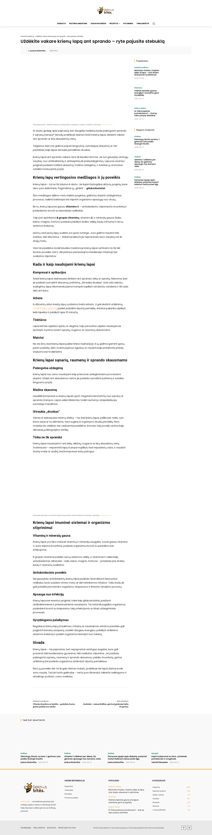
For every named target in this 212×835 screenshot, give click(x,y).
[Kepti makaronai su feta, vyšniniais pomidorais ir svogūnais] (172, 738)
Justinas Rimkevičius (38, 51)
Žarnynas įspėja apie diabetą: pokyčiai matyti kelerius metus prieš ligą (146, 182)
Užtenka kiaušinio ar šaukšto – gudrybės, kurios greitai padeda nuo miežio (54, 705)
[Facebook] (184, 828)
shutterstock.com (107, 124)
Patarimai (138, 88)
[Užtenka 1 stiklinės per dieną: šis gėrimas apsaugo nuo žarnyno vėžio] (170, 163)
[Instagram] (189, 828)
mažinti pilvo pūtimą (45, 308)
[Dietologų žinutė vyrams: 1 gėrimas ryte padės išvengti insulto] (170, 143)
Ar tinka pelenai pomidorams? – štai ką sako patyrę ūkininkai (145, 113)
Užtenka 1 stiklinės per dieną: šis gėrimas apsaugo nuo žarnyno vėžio (145, 163)
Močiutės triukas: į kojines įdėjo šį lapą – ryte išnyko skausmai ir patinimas (146, 72)
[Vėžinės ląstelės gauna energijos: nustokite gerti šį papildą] (170, 94)
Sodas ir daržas (140, 108)
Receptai (155, 753)
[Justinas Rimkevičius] (26, 50)
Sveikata (137, 136)
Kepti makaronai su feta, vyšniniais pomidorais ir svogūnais (169, 757)
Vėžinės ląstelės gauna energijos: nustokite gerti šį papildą (146, 92)
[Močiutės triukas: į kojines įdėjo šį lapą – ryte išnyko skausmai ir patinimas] (170, 74)
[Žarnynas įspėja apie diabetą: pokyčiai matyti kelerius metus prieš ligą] (170, 183)
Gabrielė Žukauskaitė (160, 762)
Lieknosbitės (25, 802)
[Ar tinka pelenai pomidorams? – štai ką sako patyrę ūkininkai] (170, 114)
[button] (154, 23)
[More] (185, 50)
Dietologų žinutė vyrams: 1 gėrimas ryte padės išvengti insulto (146, 141)
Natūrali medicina (27, 36)
